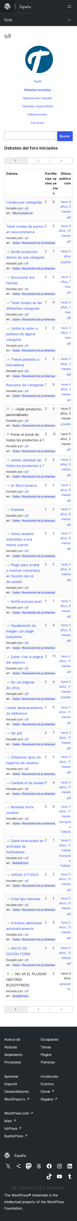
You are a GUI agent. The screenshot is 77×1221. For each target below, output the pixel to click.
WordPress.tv (17, 1099)
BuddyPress (20, 863)
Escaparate (49, 1039)
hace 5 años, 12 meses (65, 879)
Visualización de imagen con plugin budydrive (21, 631)
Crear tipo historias (25, 899)
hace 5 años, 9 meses (65, 630)
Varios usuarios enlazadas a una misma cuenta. (20, 539)
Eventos (47, 1084)
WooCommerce (23, 213)
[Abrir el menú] (70, 6)
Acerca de (12, 1039)
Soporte (10, 1084)
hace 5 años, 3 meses (66, 389)
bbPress (13, 1128)
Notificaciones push (26, 601)
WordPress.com (18, 1113)
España (20, 1155)
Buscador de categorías (25, 385)
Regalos (49, 1099)
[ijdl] (38, 60)
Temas (46, 1047)
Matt (10, 1121)
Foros (8, 19)
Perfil (37, 81)
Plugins (46, 1055)
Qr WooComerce (24, 485)
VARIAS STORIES (24, 875)
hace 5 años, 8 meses (65, 514)
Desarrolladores (16, 1091)
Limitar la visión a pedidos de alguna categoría (22, 334)
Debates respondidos (37, 106)
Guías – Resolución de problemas (34, 242)
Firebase (17, 509)
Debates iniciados (37, 90)
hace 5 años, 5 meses (65, 413)
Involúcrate (49, 1076)
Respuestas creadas (37, 98)
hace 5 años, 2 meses (66, 364)
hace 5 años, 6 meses (65, 490)
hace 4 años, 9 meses (65, 206)
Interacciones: (38, 114)
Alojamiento (13, 1055)
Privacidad (12, 1062)
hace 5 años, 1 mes (66, 282)
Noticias (10, 1047)
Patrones (48, 1062)
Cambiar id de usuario (27, 783)
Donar (48, 1091)
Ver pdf (16, 733)
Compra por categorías (24, 202)
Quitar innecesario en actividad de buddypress (25, 846)
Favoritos (37, 123)
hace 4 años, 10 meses (65, 231)
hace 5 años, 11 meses (65, 661)
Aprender (11, 1076)
